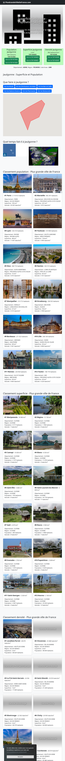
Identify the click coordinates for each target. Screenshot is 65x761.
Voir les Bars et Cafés (45, 86)
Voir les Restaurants (44, 91)
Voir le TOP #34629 (32, 57)
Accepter (20, 756)
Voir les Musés (8, 86)
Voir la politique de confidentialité (17, 752)
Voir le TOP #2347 (53, 60)
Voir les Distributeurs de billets (26, 86)
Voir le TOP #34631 (32, 60)
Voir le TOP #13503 (12, 59)
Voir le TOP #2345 (53, 57)
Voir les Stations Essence (12, 91)
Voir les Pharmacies (29, 91)
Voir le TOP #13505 (12, 63)
